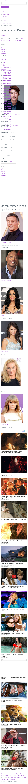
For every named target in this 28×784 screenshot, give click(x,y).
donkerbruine (6, 88)
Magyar (10, 775)
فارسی (10, 779)
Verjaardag (6, 14)
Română (19, 777)
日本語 (18, 775)
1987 (19, 114)
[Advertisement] (14, 190)
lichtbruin (5, 101)
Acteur (4, 35)
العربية (13, 779)
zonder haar (6, 106)
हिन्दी (7, 775)
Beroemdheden (7, 11)
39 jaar (14, 118)
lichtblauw (5, 96)
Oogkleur (14, 40)
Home (4, 20)
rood (4, 103)
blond (4, 83)
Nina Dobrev (4, 351)
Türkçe (3, 779)
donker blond (6, 91)
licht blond (5, 98)
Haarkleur (19, 40)
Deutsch (14, 774)
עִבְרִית (6, 779)
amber (4, 78)
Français (3, 775)
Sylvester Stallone (6, 242)
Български (4, 774)
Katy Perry (4, 315)
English (18, 774)
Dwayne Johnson (6, 280)
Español (22, 774)
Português (13, 777)
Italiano (15, 775)
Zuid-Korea (15, 125)
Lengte (21, 38)
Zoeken (5, 7)
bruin (4, 88)
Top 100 (5, 17)
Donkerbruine (12, 158)
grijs (4, 96)
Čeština (9, 774)
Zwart (10, 161)
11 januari (15, 114)
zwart (4, 109)
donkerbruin (6, 93)
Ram (4, 62)
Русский (23, 777)
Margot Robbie (5, 388)
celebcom (5, 1)
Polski (9, 777)
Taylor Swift (4, 424)
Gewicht (3, 40)
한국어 (22, 775)
